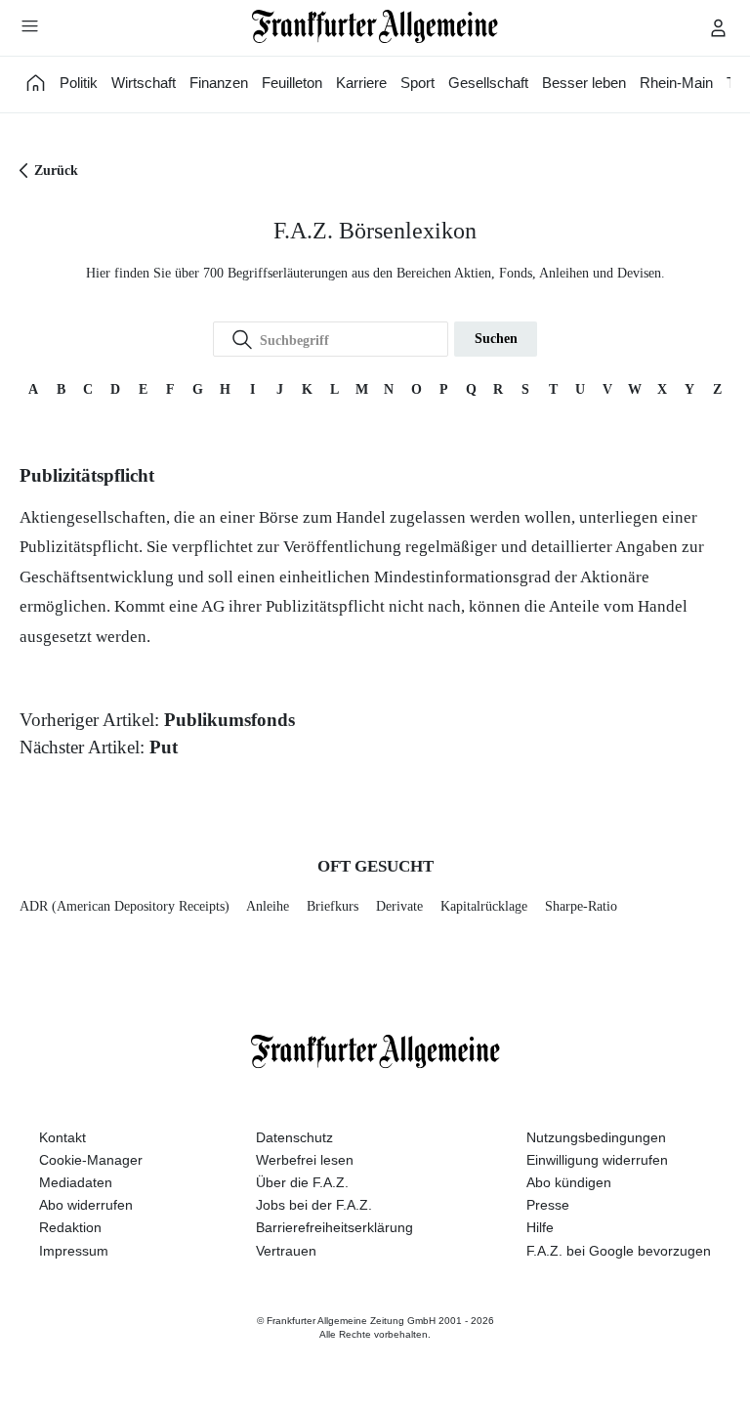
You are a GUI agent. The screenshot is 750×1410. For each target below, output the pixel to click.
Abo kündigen (568, 1182)
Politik (79, 82)
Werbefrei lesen (305, 1160)
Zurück (56, 170)
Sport (417, 82)
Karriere (361, 82)
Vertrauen (286, 1251)
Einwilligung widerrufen (597, 1160)
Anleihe (267, 906)
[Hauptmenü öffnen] (29, 25)
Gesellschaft (488, 82)
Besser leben (584, 82)
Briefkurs (332, 906)
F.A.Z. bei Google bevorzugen (618, 1251)
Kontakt (62, 1137)
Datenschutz (294, 1137)
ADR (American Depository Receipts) (124, 906)
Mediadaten (75, 1182)
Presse (547, 1205)
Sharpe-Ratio (581, 906)
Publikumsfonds (229, 719)
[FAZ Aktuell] (36, 82)
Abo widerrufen (86, 1205)
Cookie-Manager (91, 1160)
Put (163, 747)
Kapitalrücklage (483, 906)
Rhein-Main (676, 82)
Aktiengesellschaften (93, 517)
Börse (279, 517)
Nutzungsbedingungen (596, 1137)
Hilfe (540, 1227)
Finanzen (218, 82)
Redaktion (70, 1227)
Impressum (73, 1251)
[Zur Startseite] (375, 26)
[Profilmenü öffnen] (718, 27)
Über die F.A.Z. (302, 1182)
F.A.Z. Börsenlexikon (375, 230)
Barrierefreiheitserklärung (334, 1227)
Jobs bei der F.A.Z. (314, 1205)
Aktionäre (614, 577)
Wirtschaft (143, 82)
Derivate (399, 906)
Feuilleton (292, 82)
